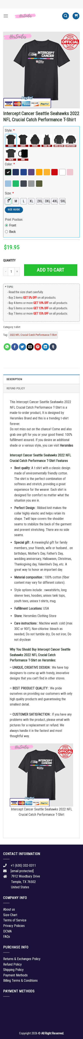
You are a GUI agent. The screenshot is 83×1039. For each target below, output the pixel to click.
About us (9, 909)
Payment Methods (15, 975)
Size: (9, 193)
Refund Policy (16, 388)
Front (12, 225)
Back (12, 232)
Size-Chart (10, 915)
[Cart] (76, 16)
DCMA (7, 931)
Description (14, 379)
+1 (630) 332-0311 (23, 865)
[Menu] (5, 16)
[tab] (41, 379)
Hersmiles (66, 445)
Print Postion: (14, 220)
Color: (10, 164)
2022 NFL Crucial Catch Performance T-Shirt (33, 334)
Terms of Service (14, 920)
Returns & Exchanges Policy (21, 959)
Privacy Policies (14, 926)
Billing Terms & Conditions (20, 981)
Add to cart (50, 270)
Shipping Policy (13, 970)
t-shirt (17, 327)
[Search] (65, 16)
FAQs (6, 937)
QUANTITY (10, 260)
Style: (10, 130)
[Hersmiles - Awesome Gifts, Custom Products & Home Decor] (35, 16)
